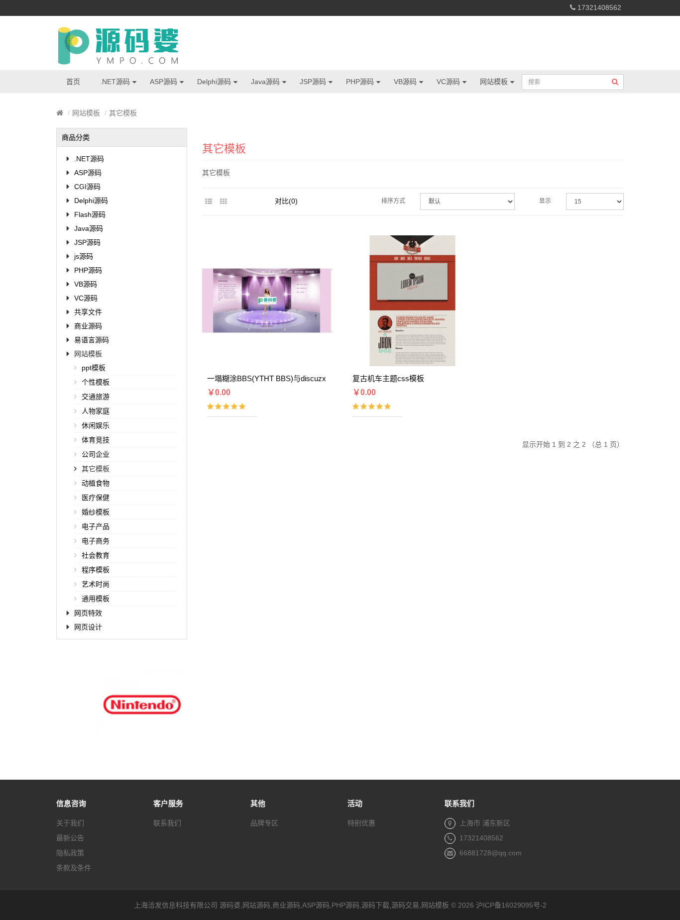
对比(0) (286, 201)
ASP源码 (163, 82)
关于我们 (70, 823)
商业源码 (88, 326)
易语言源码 (91, 340)
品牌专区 (264, 823)
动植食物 (96, 483)
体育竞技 (96, 440)
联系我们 (167, 823)
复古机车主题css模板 (388, 378)
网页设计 (88, 627)
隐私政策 (70, 853)
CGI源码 (87, 187)
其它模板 (123, 113)
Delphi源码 (214, 82)
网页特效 (88, 613)
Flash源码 (90, 214)
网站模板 (494, 82)
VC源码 (448, 82)
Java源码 (265, 82)
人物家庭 (96, 411)
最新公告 (70, 838)
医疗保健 (96, 498)
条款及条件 (73, 868)
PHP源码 (360, 82)
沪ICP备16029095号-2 (511, 905)
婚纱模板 (96, 512)
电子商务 (96, 541)
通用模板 (96, 599)
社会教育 (96, 555)
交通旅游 (96, 397)
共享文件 (88, 312)
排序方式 (393, 201)
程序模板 (96, 570)
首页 (73, 82)
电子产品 (96, 526)
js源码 (83, 256)
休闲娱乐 (96, 425)
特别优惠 (361, 823)
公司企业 (96, 454)
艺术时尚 (96, 584)
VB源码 (405, 82)
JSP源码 (313, 82)
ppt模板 (94, 368)
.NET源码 (115, 82)
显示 (545, 201)
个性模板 (96, 382)
